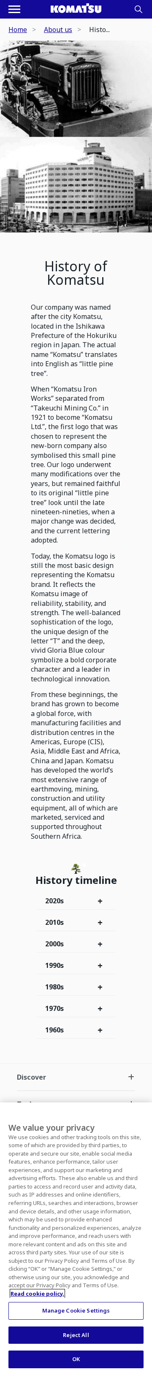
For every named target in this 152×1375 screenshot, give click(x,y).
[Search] (138, 9)
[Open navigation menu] (14, 9)
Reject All (76, 1335)
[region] (76, 1238)
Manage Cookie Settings (76, 1310)
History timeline (76, 880)
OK (76, 1359)
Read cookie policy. (37, 1293)
